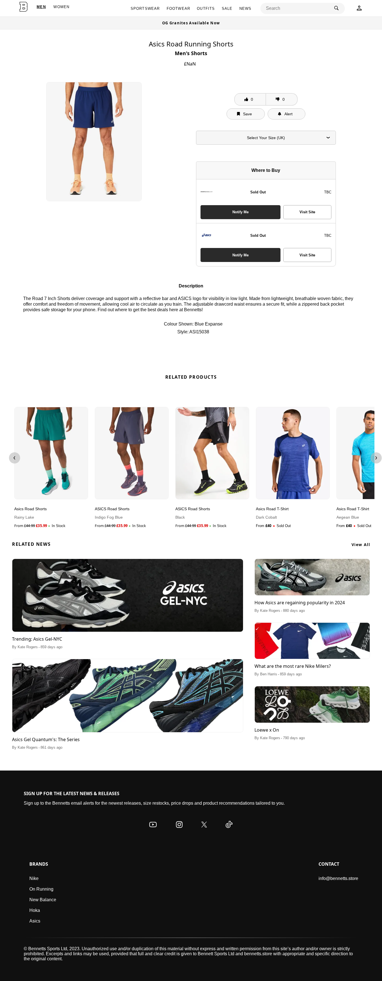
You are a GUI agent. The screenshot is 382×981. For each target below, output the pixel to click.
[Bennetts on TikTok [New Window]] (229, 830)
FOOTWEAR (178, 8)
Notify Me (240, 212)
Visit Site (307, 212)
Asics (34, 921)
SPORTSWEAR (145, 8)
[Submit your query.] (336, 8)
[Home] (23, 6)
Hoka (34, 910)
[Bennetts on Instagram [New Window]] (179, 830)
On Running (41, 889)
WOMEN (61, 7)
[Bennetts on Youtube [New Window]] (153, 830)
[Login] (359, 9)
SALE (227, 8)
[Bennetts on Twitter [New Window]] (204, 830)
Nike (34, 878)
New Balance (42, 899)
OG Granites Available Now (191, 22)
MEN (41, 7)
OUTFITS (206, 8)
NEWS (245, 8)
